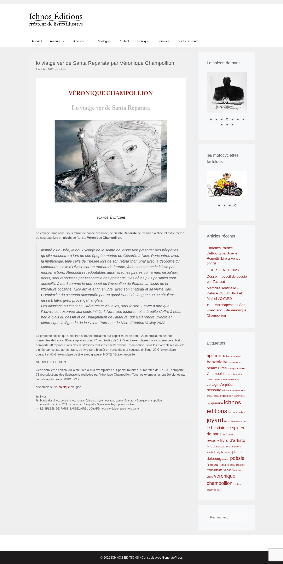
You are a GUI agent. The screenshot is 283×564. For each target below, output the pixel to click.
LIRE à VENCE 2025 (223, 270)
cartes (241, 368)
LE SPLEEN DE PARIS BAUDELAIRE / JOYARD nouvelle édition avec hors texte (89, 408)
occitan (109, 400)
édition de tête (214, 490)
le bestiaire (217, 427)
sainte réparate (124, 400)
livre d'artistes (216, 446)
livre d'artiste (232, 440)
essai (216, 396)
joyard (215, 420)
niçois (100, 400)
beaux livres (68, 400)
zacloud (237, 484)
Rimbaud (213, 464)
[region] (227, 101)
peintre (225, 459)
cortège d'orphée (219, 384)
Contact (124, 41)
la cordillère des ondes (235, 421)
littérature (213, 440)
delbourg (214, 390)
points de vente (188, 41)
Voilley (210, 477)
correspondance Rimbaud (227, 379)
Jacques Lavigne (236, 412)
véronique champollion (148, 400)
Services (163, 41)
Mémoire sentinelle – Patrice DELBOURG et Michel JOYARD (224, 293)
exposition (226, 395)
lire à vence (228, 434)
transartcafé (215, 469)
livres (43, 396)
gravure (217, 403)
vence (227, 469)
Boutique (143, 41)
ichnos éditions (86, 400)
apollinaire (216, 355)
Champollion (217, 373)
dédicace (226, 390)
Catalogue (103, 41)
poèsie (237, 458)
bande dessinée (49, 400)
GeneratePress (172, 557)
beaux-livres (235, 362)
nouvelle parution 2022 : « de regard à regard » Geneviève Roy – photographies (87, 404)
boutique (64, 387)
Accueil (37, 41)
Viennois (236, 470)
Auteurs (55, 41)
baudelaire (217, 361)
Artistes (78, 41)
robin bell (224, 465)
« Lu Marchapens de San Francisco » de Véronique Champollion (226, 310)
